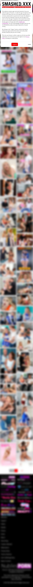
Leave (29, 44)
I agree (15, 44)
